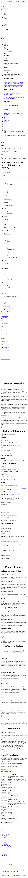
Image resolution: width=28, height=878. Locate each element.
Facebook (6, 852)
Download (3, 819)
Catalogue (6, 844)
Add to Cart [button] (4, 316)
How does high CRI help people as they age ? (14, 97)
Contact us (6, 113)
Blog (5, 837)
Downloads (22, 113)
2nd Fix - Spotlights (13, 85)
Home (5, 833)
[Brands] (4, 25)
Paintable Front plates (14, 83)
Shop (5, 130)
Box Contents (3, 370)
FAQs (5, 842)
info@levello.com (8, 862)
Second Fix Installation (6, 771)
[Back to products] (1, 147)
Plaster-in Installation (18, 82)
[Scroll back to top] (1, 876)
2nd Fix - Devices (12, 86)
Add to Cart (4, 9)
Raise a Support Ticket (14, 113)
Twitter (5, 854)
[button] (2, 319)
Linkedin (6, 855)
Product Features (4, 365)
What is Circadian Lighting (10, 98)
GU (4, 47)
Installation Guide (4, 376)
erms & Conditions (8, 847)
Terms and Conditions (4, 333)
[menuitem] (5, 44)
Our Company (7, 834)
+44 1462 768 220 (8, 864)
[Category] (4, 28)
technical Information (5, 359)
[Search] (4, 13)
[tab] (15, 347)
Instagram (6, 856)
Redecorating (19, 86)
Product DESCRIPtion (5, 353)
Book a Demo (15, 105)
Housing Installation (8, 82)
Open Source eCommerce (21, 875)
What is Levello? (8, 105)
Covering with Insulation (9, 93)
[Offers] (4, 22)
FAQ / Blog (6, 114)
